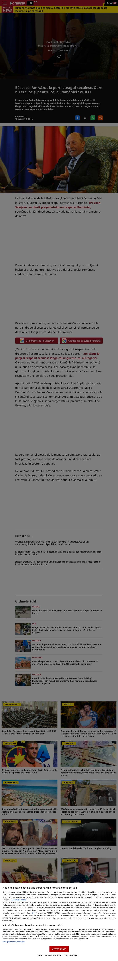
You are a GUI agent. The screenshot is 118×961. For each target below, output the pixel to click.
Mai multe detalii (19, 900)
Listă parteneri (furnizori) (13, 942)
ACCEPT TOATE (59, 949)
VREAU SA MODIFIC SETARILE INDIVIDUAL (58, 955)
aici (33, 913)
